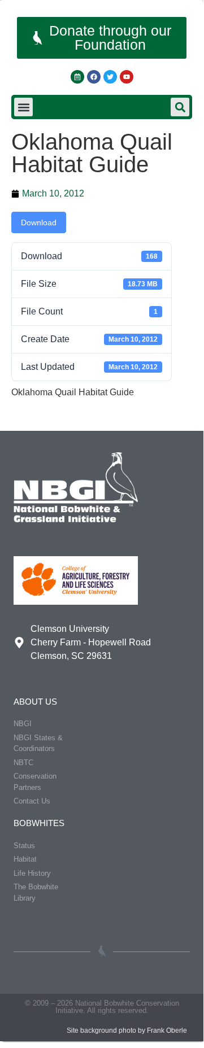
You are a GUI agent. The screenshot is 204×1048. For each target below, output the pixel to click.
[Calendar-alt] (77, 77)
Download (39, 222)
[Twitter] (110, 77)
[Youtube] (126, 77)
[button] (23, 107)
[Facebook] (94, 77)
